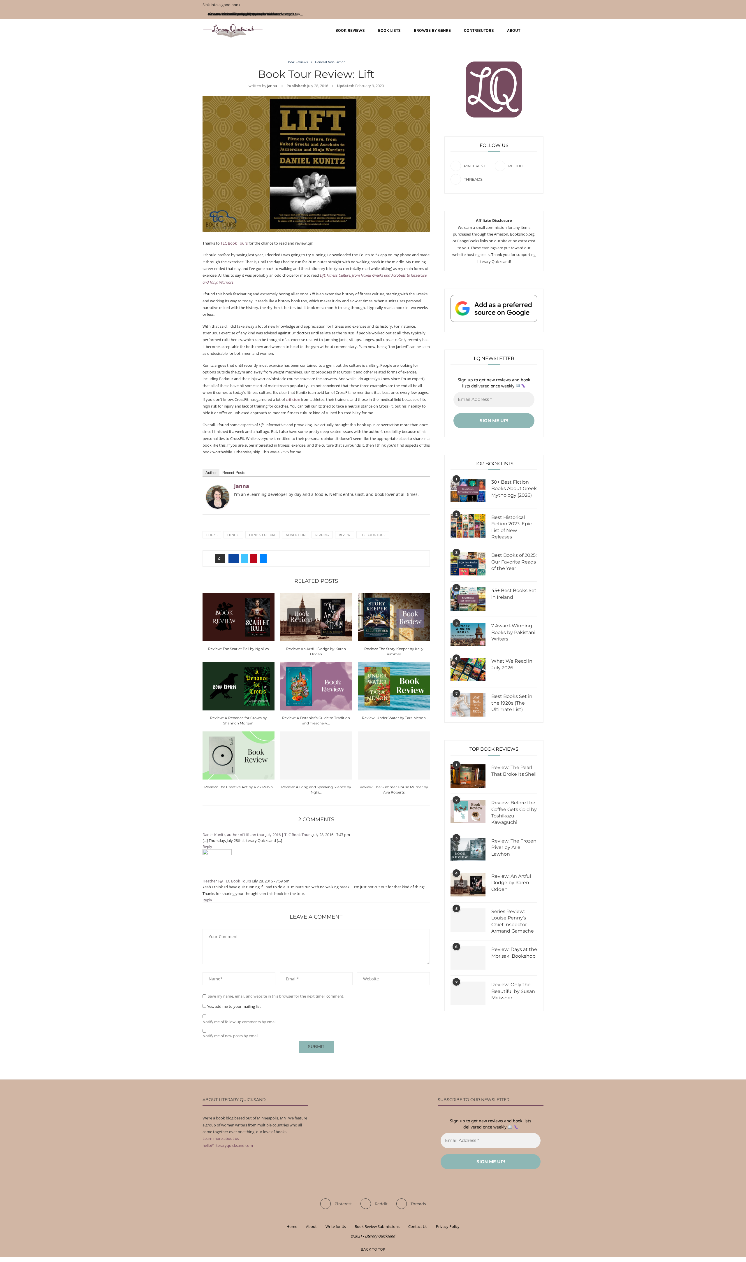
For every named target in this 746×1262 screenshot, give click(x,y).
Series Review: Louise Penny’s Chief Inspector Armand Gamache (512, 921)
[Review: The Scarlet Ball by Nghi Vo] (239, 617)
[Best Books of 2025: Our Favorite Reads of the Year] (468, 563)
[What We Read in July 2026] (468, 669)
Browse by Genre (432, 30)
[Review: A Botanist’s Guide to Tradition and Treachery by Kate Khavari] (316, 686)
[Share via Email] (263, 558)
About (513, 30)
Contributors (479, 30)
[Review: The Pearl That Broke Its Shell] (468, 776)
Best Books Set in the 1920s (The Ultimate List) (511, 703)
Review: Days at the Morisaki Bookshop (514, 953)
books (211, 535)
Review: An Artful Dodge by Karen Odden (511, 882)
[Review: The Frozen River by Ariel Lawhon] (468, 849)
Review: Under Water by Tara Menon (394, 718)
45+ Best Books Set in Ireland (513, 594)
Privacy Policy (448, 1226)
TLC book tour (373, 535)
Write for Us (336, 1226)
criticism (293, 399)
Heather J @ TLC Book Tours (227, 881)
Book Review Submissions (377, 1226)
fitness (233, 535)
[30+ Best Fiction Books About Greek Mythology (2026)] (468, 490)
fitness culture (262, 535)
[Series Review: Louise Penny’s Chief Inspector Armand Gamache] (468, 920)
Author (211, 473)
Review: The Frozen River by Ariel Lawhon (513, 847)
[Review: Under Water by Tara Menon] (394, 686)
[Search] (540, 30)
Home (291, 1226)
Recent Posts (233, 473)
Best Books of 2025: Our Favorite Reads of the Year (513, 561)
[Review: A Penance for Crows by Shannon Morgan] (239, 686)
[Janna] (217, 488)
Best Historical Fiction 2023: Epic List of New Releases (511, 527)
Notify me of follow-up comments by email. (240, 1021)
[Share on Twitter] (244, 558)
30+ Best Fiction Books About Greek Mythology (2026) (514, 488)
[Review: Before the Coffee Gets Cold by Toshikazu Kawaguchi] (468, 811)
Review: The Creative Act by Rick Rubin (238, 787)
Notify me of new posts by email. (231, 1035)
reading (322, 535)
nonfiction (295, 535)
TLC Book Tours (234, 243)
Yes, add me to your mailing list (233, 1006)
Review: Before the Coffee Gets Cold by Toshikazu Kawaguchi (514, 812)
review (344, 535)
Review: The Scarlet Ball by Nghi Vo (238, 649)
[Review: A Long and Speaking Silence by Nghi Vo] (316, 755)
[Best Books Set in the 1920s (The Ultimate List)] (468, 705)
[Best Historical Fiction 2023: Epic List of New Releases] (468, 526)
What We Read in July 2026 (511, 664)
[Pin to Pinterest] (253, 558)
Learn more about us (221, 1138)
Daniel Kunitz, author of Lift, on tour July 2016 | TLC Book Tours (257, 834)
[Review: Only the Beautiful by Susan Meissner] (468, 993)
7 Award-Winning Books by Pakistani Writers (513, 632)
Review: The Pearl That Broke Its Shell (513, 771)
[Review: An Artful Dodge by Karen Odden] (316, 617)
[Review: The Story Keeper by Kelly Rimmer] (394, 617)
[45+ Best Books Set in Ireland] (468, 599)
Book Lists (389, 30)
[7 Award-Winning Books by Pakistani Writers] (468, 634)
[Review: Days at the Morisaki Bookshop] (468, 958)
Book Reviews (350, 30)
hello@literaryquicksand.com (228, 1145)
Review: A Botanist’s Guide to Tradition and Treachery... (255, 14)
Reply (207, 846)
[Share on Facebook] (233, 558)
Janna (272, 85)
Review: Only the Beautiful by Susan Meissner (513, 991)
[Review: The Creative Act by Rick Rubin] (239, 755)
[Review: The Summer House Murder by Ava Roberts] (394, 755)
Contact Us (417, 1226)
